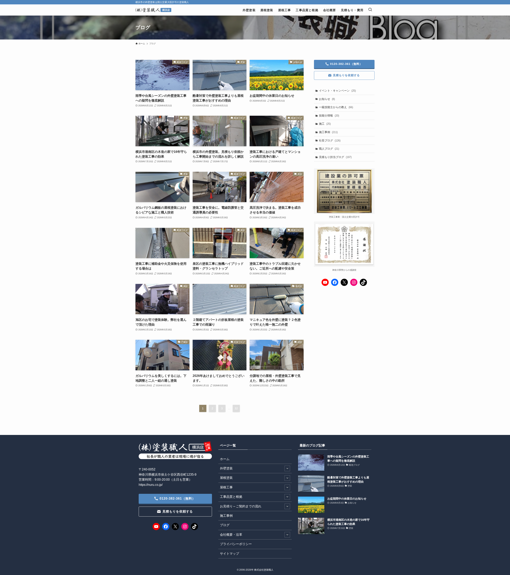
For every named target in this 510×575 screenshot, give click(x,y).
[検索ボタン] (370, 10)
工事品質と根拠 (231, 496)
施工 (325, 123)
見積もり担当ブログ (335, 157)
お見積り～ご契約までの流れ (240, 506)
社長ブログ (329, 140)
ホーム (225, 459)
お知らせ (327, 99)
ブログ (225, 525)
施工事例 (328, 132)
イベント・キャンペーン (337, 90)
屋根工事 (226, 487)
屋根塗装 (226, 477)
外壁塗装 (226, 468)
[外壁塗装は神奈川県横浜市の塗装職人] (153, 10)
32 (236, 408)
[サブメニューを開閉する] (287, 468)
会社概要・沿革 (231, 534)
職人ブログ (329, 148)
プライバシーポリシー (236, 544)
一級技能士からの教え (336, 107)
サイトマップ (229, 553)
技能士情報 (329, 115)
